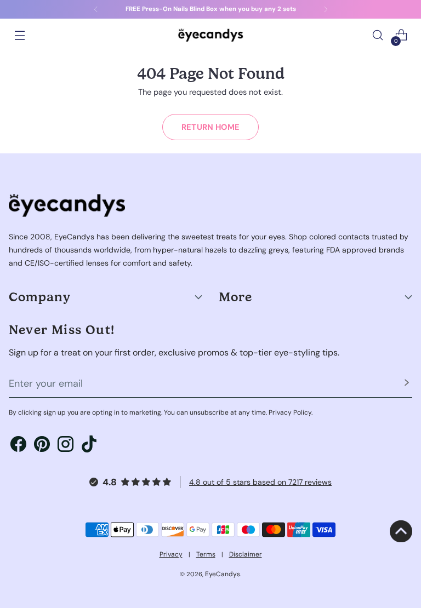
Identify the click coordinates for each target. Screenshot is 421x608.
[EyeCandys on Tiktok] (89, 445)
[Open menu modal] (19, 35)
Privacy (171, 554)
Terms (205, 554)
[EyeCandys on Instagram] (65, 445)
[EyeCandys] (210, 35)
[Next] (326, 9)
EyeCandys (222, 574)
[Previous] (96, 9)
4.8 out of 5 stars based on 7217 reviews (260, 482)
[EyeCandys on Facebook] (18, 445)
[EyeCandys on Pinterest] (42, 445)
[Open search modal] (378, 35)
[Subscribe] (406, 384)
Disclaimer (245, 554)
